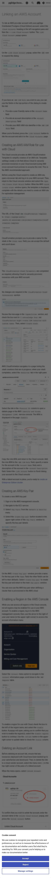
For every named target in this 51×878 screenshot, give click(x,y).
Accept (25, 858)
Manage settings (25, 871)
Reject (25, 864)
